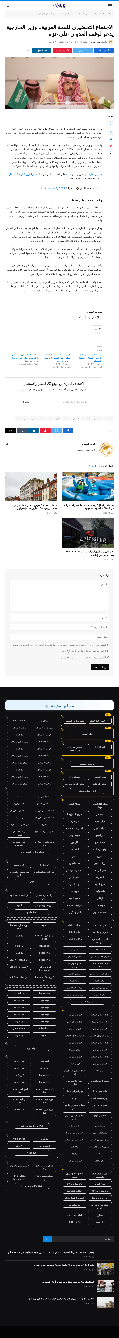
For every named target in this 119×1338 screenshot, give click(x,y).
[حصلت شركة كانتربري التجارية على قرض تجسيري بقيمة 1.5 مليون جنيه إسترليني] (31, 486)
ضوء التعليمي (100, 776)
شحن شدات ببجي (100, 1105)
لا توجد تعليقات (64, 42)
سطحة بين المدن (44, 803)
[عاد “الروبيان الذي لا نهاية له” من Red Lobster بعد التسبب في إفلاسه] (88, 533)
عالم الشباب (87, 733)
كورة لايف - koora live (44, 1091)
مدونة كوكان (74, 835)
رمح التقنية (100, 884)
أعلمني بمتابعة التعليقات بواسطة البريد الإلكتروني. (83, 651)
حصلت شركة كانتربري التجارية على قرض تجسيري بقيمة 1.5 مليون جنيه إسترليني (35, 506)
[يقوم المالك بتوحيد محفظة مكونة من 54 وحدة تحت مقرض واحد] (105, 1269)
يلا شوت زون (44, 1145)
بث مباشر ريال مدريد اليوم (19, 873)
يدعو (18, 418)
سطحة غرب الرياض (19, 810)
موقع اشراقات (99, 783)
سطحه (19, 796)
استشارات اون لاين (74, 870)
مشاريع (100, 1215)
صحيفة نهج (100, 842)
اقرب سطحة (19, 817)
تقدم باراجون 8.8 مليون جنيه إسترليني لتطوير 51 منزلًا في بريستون (61, 1298)
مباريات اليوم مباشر (44, 727)
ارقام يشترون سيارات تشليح (44, 843)
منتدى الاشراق (74, 956)
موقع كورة (32, 1048)
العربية (66, 418)
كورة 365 (44, 864)
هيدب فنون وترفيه (74, 994)
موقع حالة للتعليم (74, 987)
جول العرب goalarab (44, 871)
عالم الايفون (100, 835)
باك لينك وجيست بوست (74, 965)
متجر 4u (100, 1070)
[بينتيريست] (111, 146)
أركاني (100, 898)
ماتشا (74, 1153)
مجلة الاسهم (100, 828)
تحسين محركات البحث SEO (74, 749)
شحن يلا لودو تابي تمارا (74, 1082)
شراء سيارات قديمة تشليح (32, 852)
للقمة (42, 418)
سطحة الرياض (44, 796)
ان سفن (100, 814)
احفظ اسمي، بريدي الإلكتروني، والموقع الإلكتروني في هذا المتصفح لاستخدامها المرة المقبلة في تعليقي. (59, 644)
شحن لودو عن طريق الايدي (74, 1117)
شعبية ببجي (100, 1125)
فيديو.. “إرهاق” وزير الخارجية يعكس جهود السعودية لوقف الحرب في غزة (57, 357)
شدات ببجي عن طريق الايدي (74, 1072)
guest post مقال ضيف (74, 1175)
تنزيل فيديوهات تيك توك (44, 1177)
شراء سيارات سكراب (19, 824)
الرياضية (100, 1222)
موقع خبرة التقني (100, 849)
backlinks (100, 949)
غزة (50, 418)
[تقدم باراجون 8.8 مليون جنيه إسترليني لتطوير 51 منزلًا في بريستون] (105, 1302)
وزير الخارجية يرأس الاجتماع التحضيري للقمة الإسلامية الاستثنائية (89, 357)
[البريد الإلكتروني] (111, 153)
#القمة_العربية (32, 174)
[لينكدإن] (111, 139)
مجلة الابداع (74, 863)
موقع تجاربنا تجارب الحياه (99, 1206)
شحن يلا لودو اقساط (74, 1035)
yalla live (31, 912)
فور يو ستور (74, 1063)
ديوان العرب (74, 1204)
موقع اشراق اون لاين (74, 783)
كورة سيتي (19, 864)
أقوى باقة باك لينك (99, 1197)
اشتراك (25, 401)
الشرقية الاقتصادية (74, 828)
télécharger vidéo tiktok (32, 1186)
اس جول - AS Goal (19, 977)
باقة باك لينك (100, 747)
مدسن (74, 856)
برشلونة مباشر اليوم (19, 895)
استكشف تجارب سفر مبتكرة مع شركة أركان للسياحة (68, 1281)
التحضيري (98, 418)
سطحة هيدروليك (19, 803)
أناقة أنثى (74, 849)
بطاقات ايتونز (74, 1125)
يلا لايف (32, 882)
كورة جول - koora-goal (44, 937)
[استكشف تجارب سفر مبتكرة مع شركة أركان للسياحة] (105, 1286)
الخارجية (86, 418)
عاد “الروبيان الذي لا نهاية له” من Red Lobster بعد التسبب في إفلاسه (89, 553)
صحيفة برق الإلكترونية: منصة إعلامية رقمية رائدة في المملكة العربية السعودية (89, 506)
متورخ (100, 856)
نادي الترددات (100, 870)
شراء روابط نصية (100, 932)
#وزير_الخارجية (94, 174)
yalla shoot (19, 720)
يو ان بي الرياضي (100, 987)
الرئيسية (106, 13)
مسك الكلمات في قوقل (100, 805)
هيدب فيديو (74, 877)
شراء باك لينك (99, 925)
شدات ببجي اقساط (100, 1014)
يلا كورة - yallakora (19, 966)
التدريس (74, 949)
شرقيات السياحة (74, 905)
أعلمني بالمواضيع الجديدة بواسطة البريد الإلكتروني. (83, 657)
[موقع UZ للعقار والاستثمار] (59, 6)
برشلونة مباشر (19, 727)
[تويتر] (111, 132)
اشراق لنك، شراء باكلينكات (100, 941)
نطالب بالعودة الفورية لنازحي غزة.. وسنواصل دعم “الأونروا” (24, 356)
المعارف (100, 877)
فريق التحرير (95, 42)
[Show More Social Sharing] (28, 50)
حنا (100, 1153)
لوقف (33, 418)
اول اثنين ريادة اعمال (99, 720)
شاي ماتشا (100, 1160)
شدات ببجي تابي (74, 1021)
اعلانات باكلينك (74, 1222)
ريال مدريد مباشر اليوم (44, 897)
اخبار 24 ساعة (99, 994)
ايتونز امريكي (74, 1028)
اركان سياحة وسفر (87, 790)
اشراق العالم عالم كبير (100, 956)
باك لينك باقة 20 (74, 1183)
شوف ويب (74, 821)
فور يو (74, 1098)
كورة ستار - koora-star (19, 927)
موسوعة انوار (100, 912)
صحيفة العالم (87, 1001)
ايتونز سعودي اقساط (99, 1035)
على (57, 418)
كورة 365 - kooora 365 (44, 979)
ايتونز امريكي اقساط (74, 1091)
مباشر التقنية (74, 898)
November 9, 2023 (53, 188)
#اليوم (21, 174)
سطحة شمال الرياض (44, 810)
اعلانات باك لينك (74, 1215)
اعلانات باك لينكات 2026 (32, 1125)
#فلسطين (12, 174)
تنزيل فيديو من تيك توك (44, 1167)
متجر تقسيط (74, 1049)
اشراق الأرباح (74, 912)
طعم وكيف (100, 891)
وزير (26, 418)
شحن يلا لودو (100, 1115)
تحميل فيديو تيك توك (19, 1165)
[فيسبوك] (111, 124)
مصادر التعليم (74, 973)
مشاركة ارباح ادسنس (74, 720)
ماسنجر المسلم (87, 763)
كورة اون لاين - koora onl (44, 968)
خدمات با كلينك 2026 (74, 1197)
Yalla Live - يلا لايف (19, 959)
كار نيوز (74, 842)
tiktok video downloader (19, 1177)
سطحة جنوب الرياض (44, 817)
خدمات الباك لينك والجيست (100, 1175)
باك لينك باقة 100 (100, 1190)
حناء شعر (74, 1146)
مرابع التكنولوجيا (74, 814)
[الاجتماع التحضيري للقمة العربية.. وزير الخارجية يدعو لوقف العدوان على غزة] (59, 83)
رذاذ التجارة (74, 884)
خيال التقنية (100, 821)
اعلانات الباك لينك (74, 939)
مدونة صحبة (99, 905)
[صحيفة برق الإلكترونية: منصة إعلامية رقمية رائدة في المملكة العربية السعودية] (88, 486)
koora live (19, 945)
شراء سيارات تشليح (44, 831)
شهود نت (75, 891)
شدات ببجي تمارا (74, 1014)
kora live (19, 993)
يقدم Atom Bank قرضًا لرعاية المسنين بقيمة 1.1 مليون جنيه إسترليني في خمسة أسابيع (50, 1252)
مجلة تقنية (74, 980)
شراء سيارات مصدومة (19, 843)
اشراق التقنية (74, 803)
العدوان (76, 418)
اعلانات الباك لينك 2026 (100, 965)
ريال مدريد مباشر (44, 734)
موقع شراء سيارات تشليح (19, 833)
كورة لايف (44, 1000)
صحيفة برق (74, 776)
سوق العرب (99, 1183)
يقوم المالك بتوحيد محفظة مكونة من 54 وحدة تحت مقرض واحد (63, 1264)
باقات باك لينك (74, 932)
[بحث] (8, 5)
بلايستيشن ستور (100, 1132)
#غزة (69, 174)
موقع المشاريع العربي (100, 973)
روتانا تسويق (100, 863)
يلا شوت (44, 720)
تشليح (44, 824)
